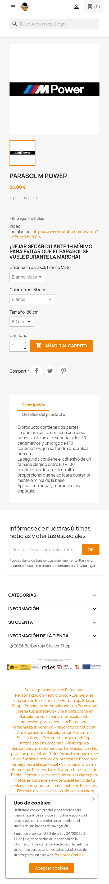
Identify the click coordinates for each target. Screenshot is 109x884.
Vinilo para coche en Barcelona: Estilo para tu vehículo (57, 714)
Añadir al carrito (61, 345)
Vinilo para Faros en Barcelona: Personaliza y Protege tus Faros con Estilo (54, 769)
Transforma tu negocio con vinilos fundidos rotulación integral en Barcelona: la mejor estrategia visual (54, 759)
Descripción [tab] (33, 405)
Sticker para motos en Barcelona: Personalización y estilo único (49, 692)
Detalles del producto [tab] (43, 414)
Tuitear (50, 370)
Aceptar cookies (51, 868)
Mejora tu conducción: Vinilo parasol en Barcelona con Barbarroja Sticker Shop (56, 732)
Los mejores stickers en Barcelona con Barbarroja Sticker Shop (53, 700)
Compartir (36, 370)
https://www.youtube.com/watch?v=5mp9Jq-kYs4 (54, 234)
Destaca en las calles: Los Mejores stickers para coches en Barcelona (53, 793)
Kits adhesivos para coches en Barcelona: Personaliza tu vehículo (50, 722)
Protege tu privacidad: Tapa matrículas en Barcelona (56, 740)
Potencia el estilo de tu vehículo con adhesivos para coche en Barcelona (54, 783)
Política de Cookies (69, 855)
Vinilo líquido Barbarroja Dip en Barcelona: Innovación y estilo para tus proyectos (54, 748)
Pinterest (63, 370)
